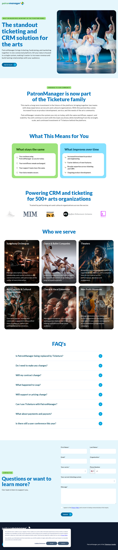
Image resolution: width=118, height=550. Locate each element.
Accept (51, 543)
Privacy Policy (64, 535)
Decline (63, 543)
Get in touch (8, 65)
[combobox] (74, 471)
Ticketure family (110, 544)
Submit (65, 514)
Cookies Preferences (40, 543)
